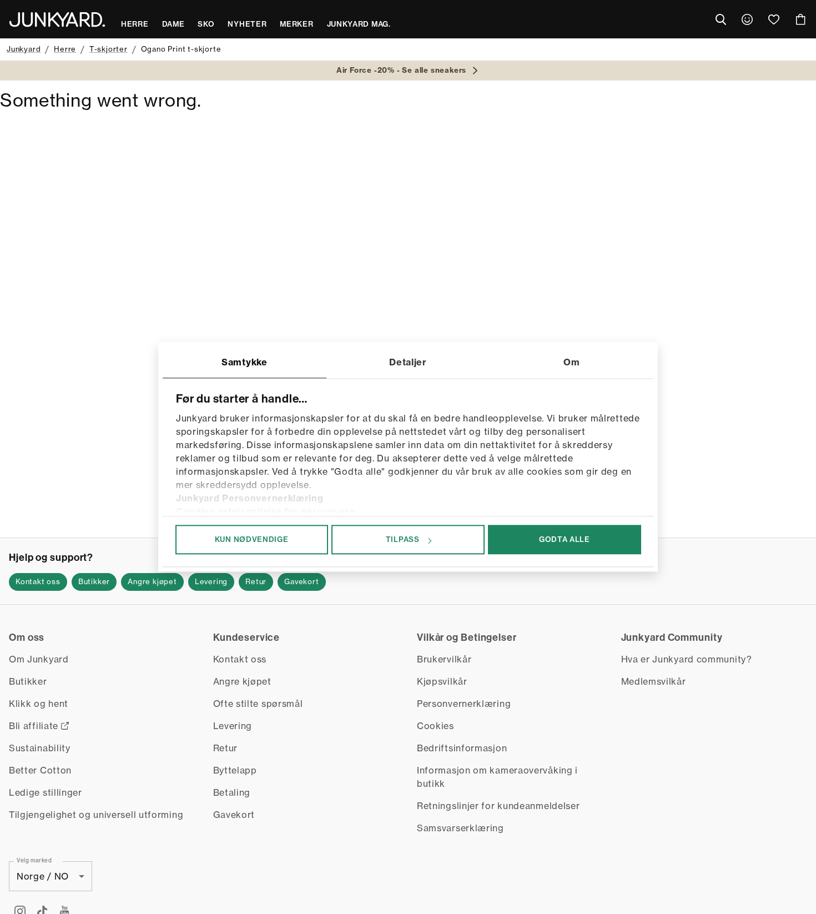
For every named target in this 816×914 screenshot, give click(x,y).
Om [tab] (571, 362)
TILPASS (403, 539)
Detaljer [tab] (408, 362)
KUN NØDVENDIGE (252, 539)
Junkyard (24, 48)
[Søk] (720, 19)
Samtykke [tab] (244, 362)
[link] (747, 19)
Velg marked (34, 860)
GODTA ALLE (564, 539)
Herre (65, 48)
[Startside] (57, 19)
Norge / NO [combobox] (43, 876)
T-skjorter (108, 48)
